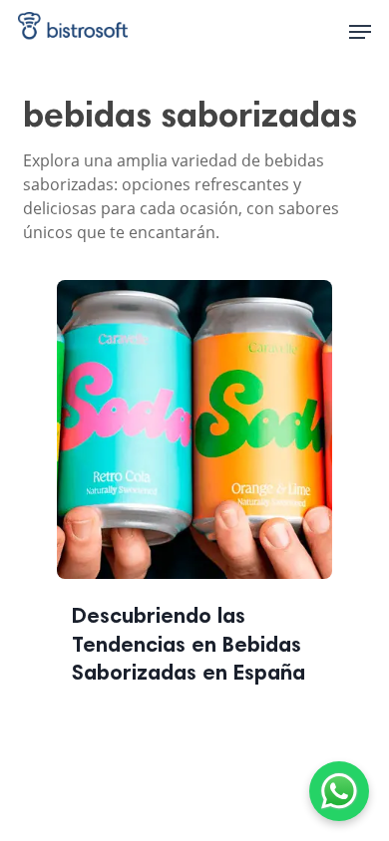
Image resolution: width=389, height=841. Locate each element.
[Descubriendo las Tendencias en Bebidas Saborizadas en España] (195, 442)
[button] (360, 32)
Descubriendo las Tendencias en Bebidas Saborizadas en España (188, 646)
